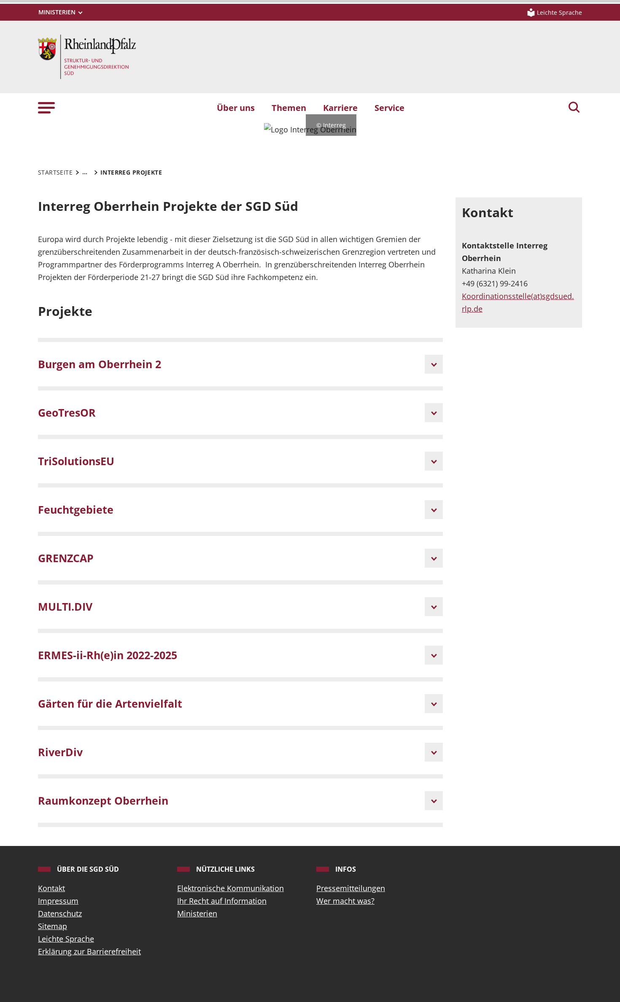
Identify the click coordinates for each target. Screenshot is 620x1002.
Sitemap (52, 926)
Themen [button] (289, 107)
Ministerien (197, 913)
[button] (46, 107)
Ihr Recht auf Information (222, 901)
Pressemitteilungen (350, 888)
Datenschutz (60, 913)
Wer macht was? (345, 901)
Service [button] (389, 107)
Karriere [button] (340, 107)
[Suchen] (574, 108)
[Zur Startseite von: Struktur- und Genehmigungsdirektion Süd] (87, 56)
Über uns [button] (236, 107)
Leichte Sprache (66, 939)
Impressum (58, 901)
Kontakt (51, 888)
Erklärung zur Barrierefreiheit (89, 951)
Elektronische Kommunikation (230, 888)
